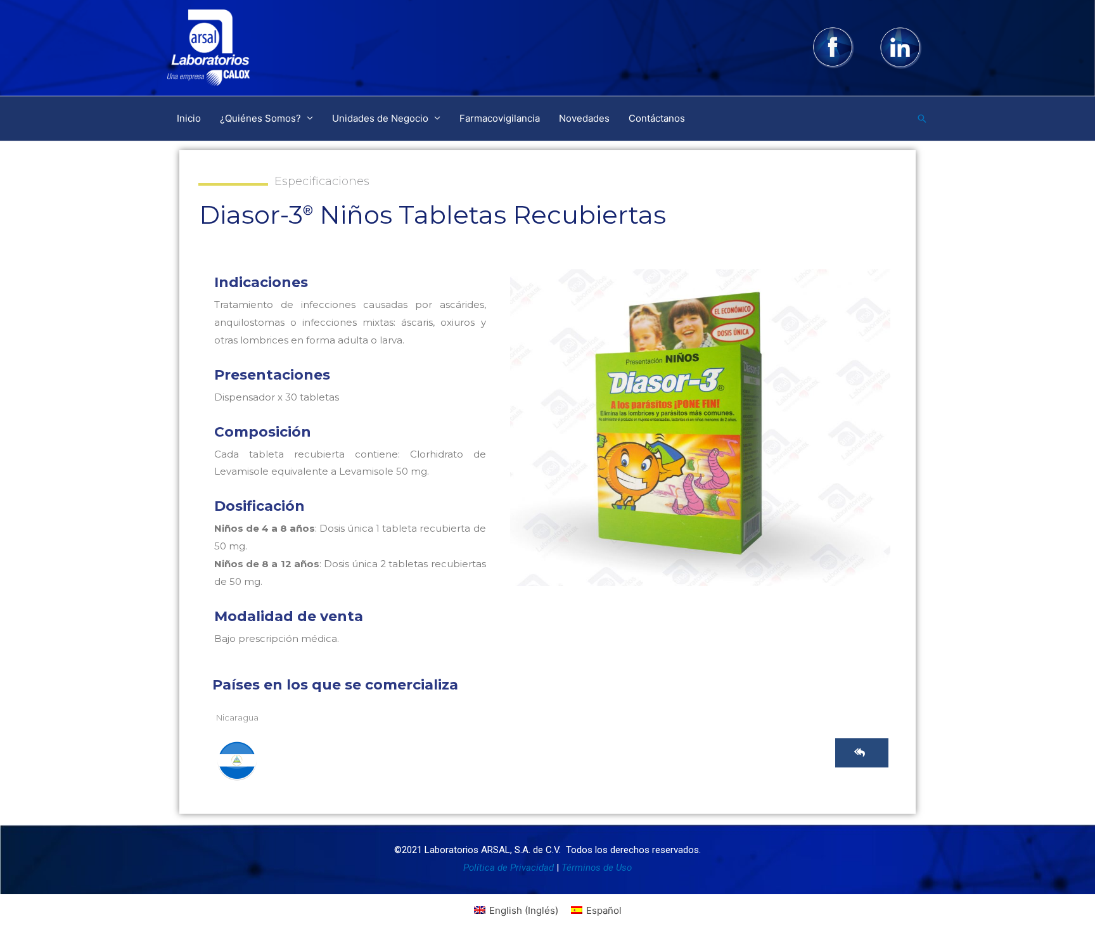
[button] (861, 752)
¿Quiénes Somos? (260, 118)
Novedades (584, 118)
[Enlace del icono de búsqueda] (922, 118)
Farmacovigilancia (499, 118)
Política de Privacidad (508, 867)
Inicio (189, 118)
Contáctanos (657, 118)
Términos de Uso (596, 867)
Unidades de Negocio (380, 118)
